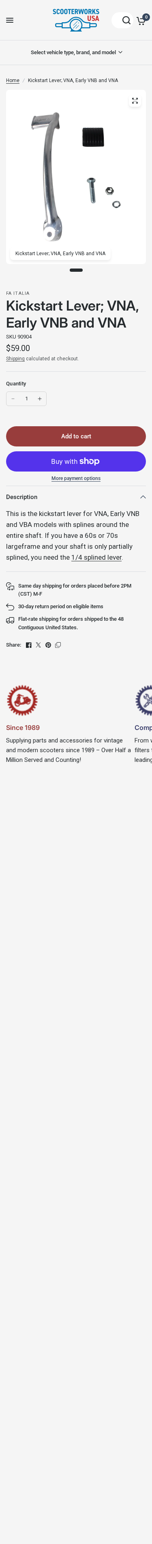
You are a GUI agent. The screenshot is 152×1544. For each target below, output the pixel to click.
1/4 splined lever (96, 557)
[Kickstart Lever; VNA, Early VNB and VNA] (135, 101)
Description (21, 497)
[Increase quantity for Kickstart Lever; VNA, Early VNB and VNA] (39, 399)
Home (12, 80)
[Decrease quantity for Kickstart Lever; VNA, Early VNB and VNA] (12, 399)
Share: (13, 645)
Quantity (16, 384)
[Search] (122, 20)
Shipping (15, 359)
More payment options (76, 478)
